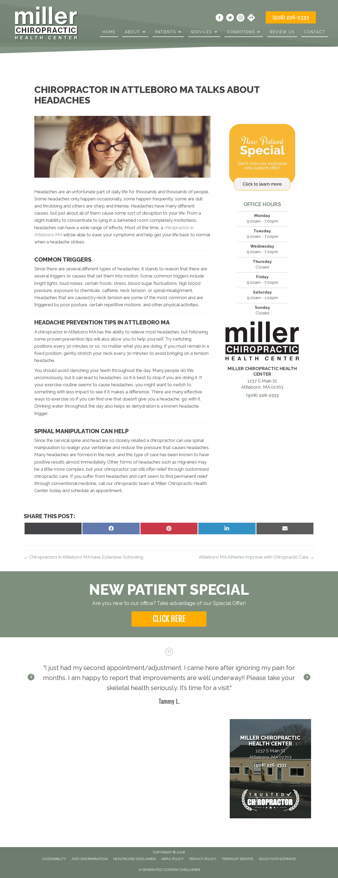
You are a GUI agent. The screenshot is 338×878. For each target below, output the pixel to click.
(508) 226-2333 (262, 395)
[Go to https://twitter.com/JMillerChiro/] (230, 18)
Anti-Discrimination (90, 859)
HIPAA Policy (172, 859)
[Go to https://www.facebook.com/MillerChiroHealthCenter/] (219, 18)
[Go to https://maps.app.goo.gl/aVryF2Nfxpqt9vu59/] (251, 18)
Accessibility (54, 859)
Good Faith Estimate (277, 859)
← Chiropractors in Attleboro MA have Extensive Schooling (83, 557)
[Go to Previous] (31, 677)
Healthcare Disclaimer (134, 859)
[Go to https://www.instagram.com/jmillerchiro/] (241, 18)
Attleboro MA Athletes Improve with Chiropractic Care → (256, 557)
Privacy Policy (202, 859)
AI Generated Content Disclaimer (169, 870)
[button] (169, 619)
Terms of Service (237, 859)
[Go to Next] (307, 677)
